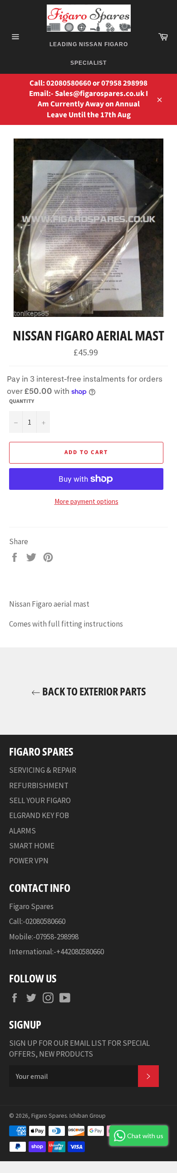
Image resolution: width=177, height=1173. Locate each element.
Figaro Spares (49, 1116)
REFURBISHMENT (39, 785)
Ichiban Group (87, 1116)
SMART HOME (31, 846)
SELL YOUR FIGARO (40, 800)
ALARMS (22, 831)
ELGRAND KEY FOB (39, 815)
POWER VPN (29, 861)
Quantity (21, 401)
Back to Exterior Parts (93, 691)
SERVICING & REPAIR (42, 770)
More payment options (86, 501)
